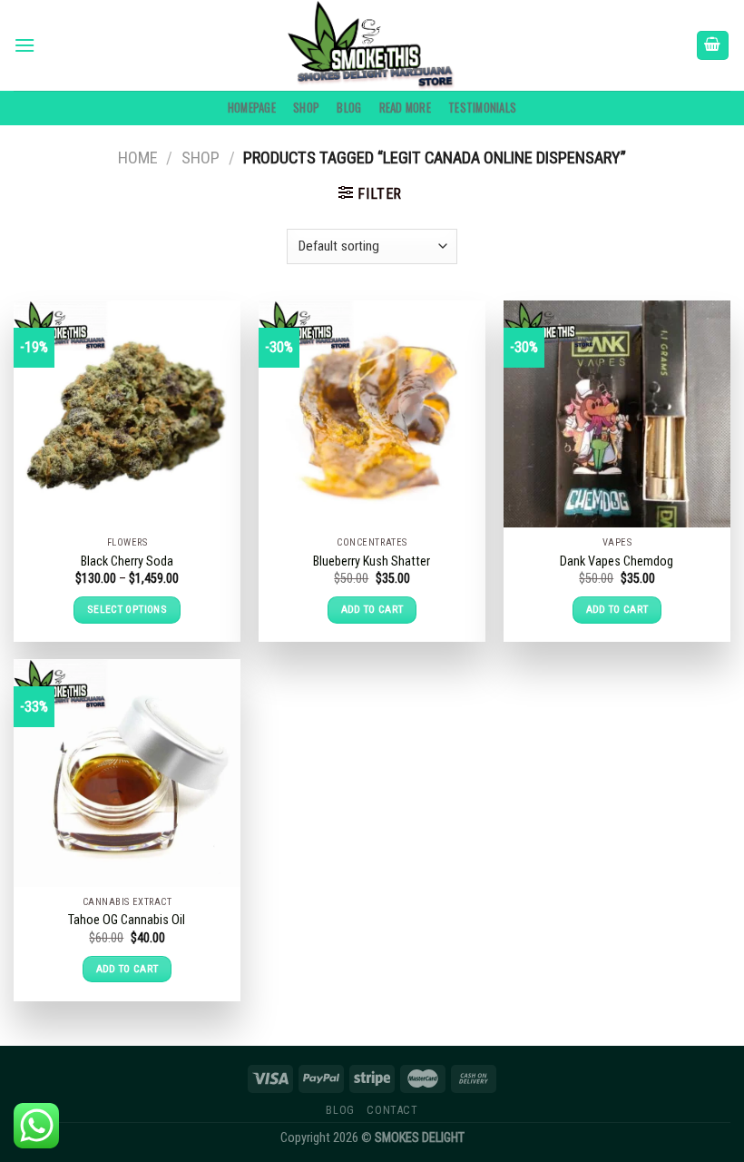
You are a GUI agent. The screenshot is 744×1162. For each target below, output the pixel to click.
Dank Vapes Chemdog (616, 561)
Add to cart (372, 609)
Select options (127, 609)
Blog (349, 107)
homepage (252, 107)
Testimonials (482, 107)
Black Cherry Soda (127, 561)
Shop (306, 107)
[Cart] (713, 46)
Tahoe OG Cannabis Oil (126, 920)
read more (405, 107)
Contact (392, 1110)
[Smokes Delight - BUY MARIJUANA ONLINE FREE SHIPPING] (372, 45)
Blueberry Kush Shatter (371, 561)
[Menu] (24, 45)
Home (138, 157)
